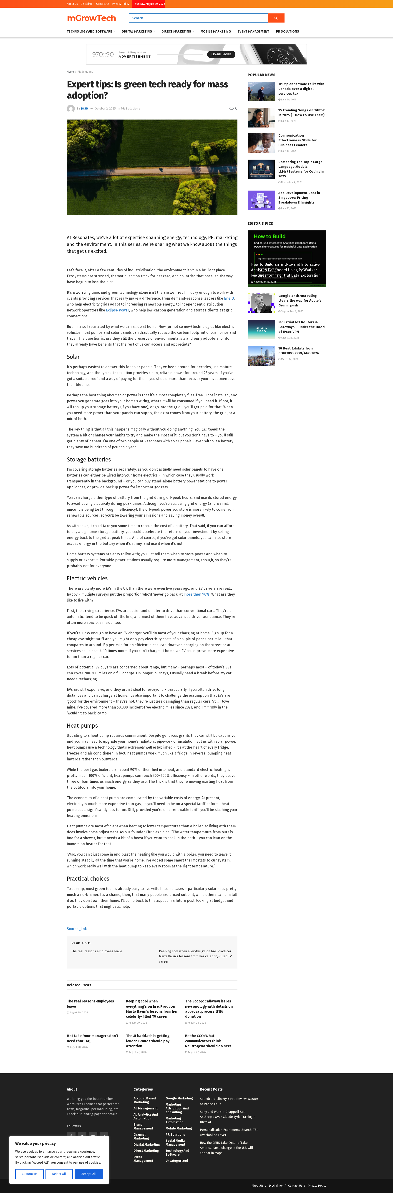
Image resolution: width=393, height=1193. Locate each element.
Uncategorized (177, 1161)
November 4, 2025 (291, 182)
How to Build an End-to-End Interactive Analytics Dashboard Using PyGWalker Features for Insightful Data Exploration (285, 270)
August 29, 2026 (78, 1012)
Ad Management (146, 1108)
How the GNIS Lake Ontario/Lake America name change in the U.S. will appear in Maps (226, 1148)
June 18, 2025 (288, 121)
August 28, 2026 (196, 1022)
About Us (72, 3)
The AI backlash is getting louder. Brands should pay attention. (148, 1041)
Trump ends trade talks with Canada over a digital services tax (301, 89)
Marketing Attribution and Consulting (177, 1108)
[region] (59, 1160)
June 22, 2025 (288, 208)
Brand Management (143, 1126)
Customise (29, 1174)
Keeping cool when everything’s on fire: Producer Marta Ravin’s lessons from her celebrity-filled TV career (195, 956)
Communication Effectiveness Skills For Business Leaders (297, 140)
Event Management (253, 31)
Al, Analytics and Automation (146, 1116)
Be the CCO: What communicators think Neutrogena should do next (208, 1041)
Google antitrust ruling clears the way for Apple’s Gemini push (299, 300)
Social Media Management (175, 1143)
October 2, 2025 (105, 108)
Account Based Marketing (145, 1100)
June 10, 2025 (288, 151)
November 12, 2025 (264, 281)
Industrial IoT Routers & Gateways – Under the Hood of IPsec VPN (301, 327)
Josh (84, 108)
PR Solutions (287, 31)
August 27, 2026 (137, 1052)
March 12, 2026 (289, 359)
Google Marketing (179, 1098)
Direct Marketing (176, 31)
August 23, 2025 (289, 337)
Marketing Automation (174, 1120)
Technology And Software (89, 31)
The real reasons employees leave (96, 951)
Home (70, 71)
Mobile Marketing (216, 31)
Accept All (88, 1174)
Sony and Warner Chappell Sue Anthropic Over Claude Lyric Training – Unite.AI (227, 1117)
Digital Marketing (137, 31)
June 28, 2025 (288, 99)
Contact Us (103, 3)
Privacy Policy (120, 3)
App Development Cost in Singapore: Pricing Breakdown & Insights (299, 197)
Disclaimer (87, 3)
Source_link (77, 929)
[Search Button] (276, 18)
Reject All (59, 1174)
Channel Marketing (141, 1136)
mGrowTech (91, 18)
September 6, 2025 (291, 311)
